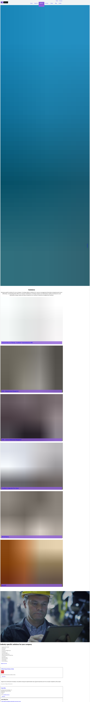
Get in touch (87, 246)
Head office (3, 688)
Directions (3, 696)
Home (31, 3)
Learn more (3, 676)
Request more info (4, 663)
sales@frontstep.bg (6, 694)
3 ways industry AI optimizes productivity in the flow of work (11, 701)
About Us (36, 3)
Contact (60, 3)
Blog (56, 3)
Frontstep (5, 2)
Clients (51, 3)
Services (46, 3)
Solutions (41, 3)
